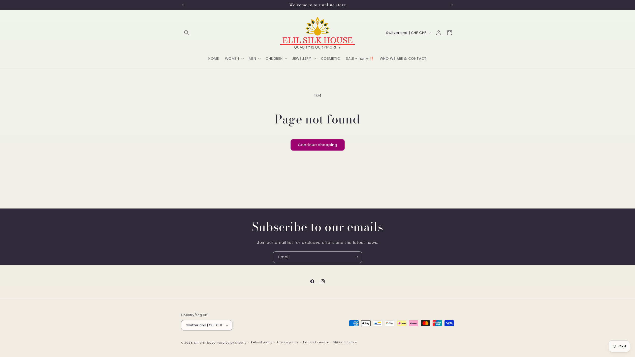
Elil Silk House (205, 343)
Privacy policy (287, 342)
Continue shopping (317, 144)
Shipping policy (345, 342)
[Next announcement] (452, 5)
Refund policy (261, 342)
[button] (186, 32)
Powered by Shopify (232, 343)
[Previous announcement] (182, 5)
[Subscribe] (356, 257)
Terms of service (315, 342)
